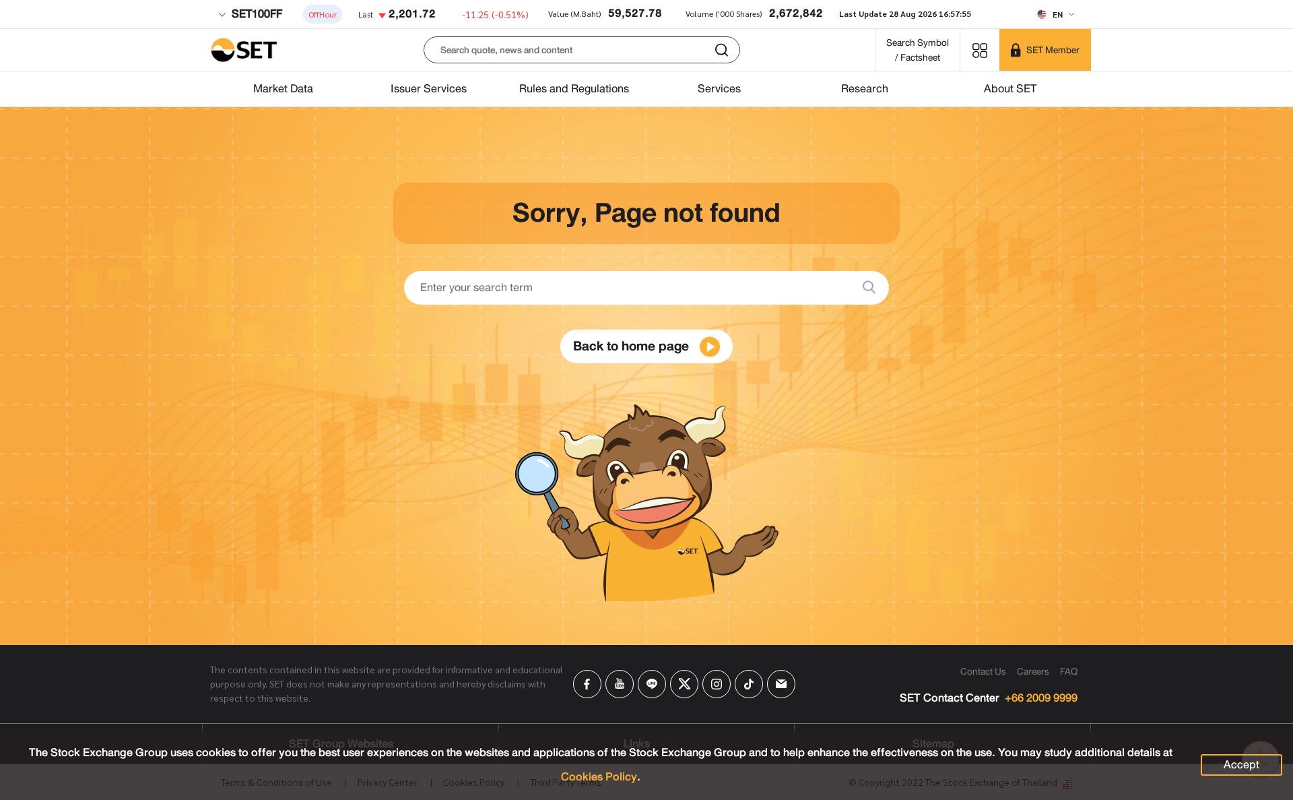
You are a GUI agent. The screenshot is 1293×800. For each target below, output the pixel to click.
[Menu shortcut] (979, 49)
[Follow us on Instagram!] (716, 684)
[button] (582, 49)
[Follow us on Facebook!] (587, 684)
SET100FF (255, 14)
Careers (1033, 671)
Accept (1241, 764)
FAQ (1069, 671)
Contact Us (983, 671)
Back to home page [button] (632, 346)
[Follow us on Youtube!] (619, 684)
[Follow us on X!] (684, 684)
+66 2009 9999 (1041, 698)
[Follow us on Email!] (781, 684)
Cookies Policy (599, 777)
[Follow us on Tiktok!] (749, 684)
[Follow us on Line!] (652, 684)
